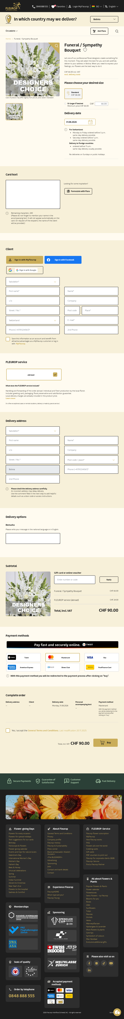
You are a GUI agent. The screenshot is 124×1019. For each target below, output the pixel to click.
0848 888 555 (22, 996)
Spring (11, 874)
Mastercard (65, 658)
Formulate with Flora (80, 191)
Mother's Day (14, 861)
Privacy (50, 837)
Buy (109, 742)
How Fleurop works (94, 840)
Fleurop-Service (92, 861)
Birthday (12, 843)
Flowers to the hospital (18, 889)
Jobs (49, 866)
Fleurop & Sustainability (57, 846)
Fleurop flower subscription (97, 833)
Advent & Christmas (17, 883)
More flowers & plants (95, 930)
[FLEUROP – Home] (13, 6)
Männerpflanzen (93, 923)
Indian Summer (15, 880)
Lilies (88, 905)
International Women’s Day (20, 858)
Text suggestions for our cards (21, 840)
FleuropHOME (53, 892)
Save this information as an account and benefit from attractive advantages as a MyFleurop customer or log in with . (35, 341)
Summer (12, 877)
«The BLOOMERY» (54, 857)
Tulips (88, 911)
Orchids (89, 917)
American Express (26, 667)
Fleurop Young (53, 898)
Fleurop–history (53, 843)
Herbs (88, 920)
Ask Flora (102, 31)
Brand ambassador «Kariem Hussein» (58, 853)
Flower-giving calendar (18, 849)
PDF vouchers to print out (97, 855)
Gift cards (90, 852)
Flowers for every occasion (19, 833)
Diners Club (66, 667)
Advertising (52, 860)
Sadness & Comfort (17, 892)
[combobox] (33, 281)
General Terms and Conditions (59, 833)
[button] (12, 30)
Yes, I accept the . (49, 730)
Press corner (52, 849)
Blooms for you (92, 899)
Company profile (54, 840)
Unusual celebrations (17, 871)
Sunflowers (90, 908)
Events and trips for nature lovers (22, 852)
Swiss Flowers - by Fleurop (97, 896)
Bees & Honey (14, 867)
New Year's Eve (15, 886)
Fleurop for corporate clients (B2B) (100, 858)
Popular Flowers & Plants (96, 886)
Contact (50, 873)
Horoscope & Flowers (17, 846)
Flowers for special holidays (20, 837)
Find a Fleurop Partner (95, 864)
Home (8, 39)
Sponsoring (52, 863)
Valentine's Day (15, 855)
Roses (88, 902)
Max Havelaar (91, 939)
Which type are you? (55, 895)
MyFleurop (90, 837)
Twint (26, 658)
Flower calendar (92, 889)
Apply (108, 579)
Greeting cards (92, 849)
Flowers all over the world (96, 846)
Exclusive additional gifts (96, 942)
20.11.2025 (73, 730)
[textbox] (32, 281)
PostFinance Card (104, 667)
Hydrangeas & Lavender (96, 927)
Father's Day (14, 864)
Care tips (89, 933)
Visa (104, 658)
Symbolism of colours (95, 936)
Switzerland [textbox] (14, 320)
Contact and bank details (57, 870)
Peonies (89, 914)
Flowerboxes (91, 893)
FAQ (88, 843)
